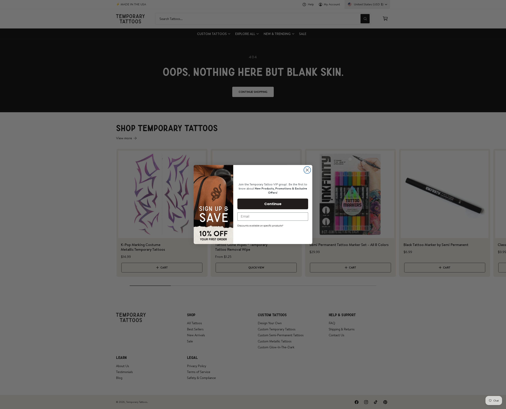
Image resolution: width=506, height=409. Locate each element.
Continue (272, 203)
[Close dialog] (307, 170)
